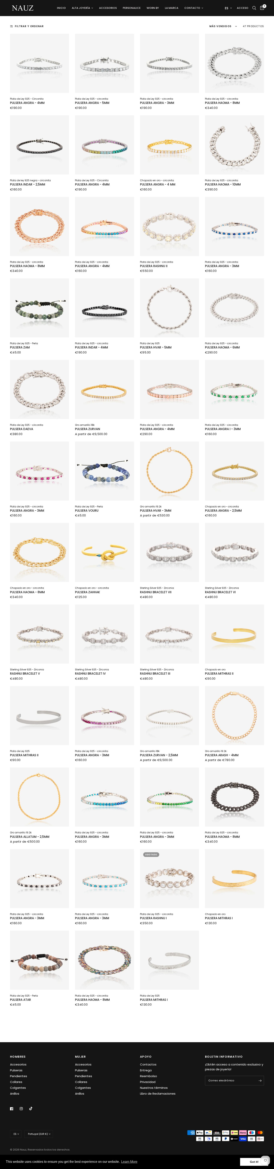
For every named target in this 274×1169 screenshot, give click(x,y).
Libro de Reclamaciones (158, 1093)
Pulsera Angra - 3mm (157, 103)
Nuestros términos (154, 1088)
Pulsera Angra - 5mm (92, 103)
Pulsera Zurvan (87, 429)
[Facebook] (14, 1108)
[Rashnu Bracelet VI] (234, 552)
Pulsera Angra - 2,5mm (223, 510)
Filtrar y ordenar (29, 26)
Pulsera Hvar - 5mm (156, 347)
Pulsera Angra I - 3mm (223, 429)
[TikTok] (33, 1108)
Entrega (146, 1070)
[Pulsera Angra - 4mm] (39, 63)
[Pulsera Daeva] (39, 389)
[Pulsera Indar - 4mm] (104, 307)
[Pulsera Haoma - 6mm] (234, 307)
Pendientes (18, 1076)
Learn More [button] (129, 1161)
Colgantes (18, 1088)
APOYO (146, 1056)
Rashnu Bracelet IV (90, 673)
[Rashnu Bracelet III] (169, 634)
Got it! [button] (254, 1161)
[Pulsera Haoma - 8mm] (234, 63)
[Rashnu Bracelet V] (39, 634)
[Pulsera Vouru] (104, 471)
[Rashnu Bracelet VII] (169, 552)
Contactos (148, 1064)
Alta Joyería (81, 8)
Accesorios (108, 8)
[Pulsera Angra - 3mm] (169, 63)
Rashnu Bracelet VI (220, 592)
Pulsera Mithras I (219, 918)
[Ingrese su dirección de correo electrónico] (260, 1080)
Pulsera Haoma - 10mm (223, 184)
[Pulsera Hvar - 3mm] (169, 471)
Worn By (153, 8)
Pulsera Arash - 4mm (221, 755)
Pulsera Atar (20, 1000)
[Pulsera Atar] (39, 960)
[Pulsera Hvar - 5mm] (169, 307)
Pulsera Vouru (86, 510)
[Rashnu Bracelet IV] (104, 634)
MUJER (80, 1056)
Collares (16, 1082)
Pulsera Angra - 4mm (27, 103)
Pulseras (16, 1070)
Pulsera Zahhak (87, 592)
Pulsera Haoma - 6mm (222, 347)
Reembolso (148, 1076)
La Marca (171, 8)
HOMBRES (18, 1056)
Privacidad (147, 1082)
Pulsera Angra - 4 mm (157, 184)
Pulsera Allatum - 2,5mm (29, 837)
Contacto (192, 8)
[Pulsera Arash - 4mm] (234, 715)
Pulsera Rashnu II (153, 266)
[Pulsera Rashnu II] (169, 226)
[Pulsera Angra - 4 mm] (169, 144)
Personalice (132, 8)
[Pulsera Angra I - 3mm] (234, 389)
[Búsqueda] (254, 8)
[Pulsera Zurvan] (104, 389)
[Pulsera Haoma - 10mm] (234, 144)
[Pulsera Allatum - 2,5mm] (39, 797)
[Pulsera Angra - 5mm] (104, 63)
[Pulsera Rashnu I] (169, 878)
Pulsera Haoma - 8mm (222, 103)
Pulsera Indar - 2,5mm (27, 184)
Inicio (61, 8)
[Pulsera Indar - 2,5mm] (39, 144)
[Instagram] (24, 1108)
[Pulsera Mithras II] (234, 634)
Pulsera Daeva (21, 429)
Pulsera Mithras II (219, 673)
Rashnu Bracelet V (25, 673)
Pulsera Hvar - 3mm (155, 510)
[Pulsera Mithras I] (234, 878)
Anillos (14, 1093)
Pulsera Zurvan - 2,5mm (159, 755)
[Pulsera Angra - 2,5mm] (234, 471)
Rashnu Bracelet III (155, 673)
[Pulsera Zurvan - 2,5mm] (169, 715)
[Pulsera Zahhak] (104, 552)
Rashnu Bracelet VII (156, 592)
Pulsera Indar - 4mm (91, 347)
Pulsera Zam (20, 347)
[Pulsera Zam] (39, 307)
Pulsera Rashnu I (153, 918)
